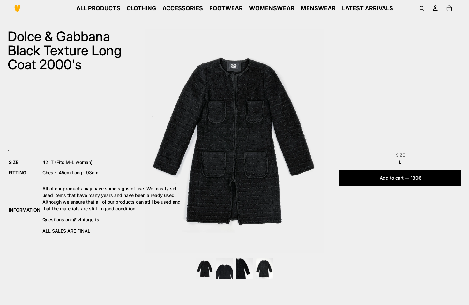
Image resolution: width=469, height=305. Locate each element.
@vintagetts (86, 219)
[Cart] (449, 8)
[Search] (422, 8)
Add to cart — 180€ (400, 178)
